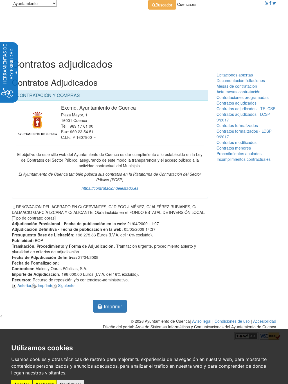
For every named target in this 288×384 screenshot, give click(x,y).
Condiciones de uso (232, 321)
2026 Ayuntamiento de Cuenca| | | (189, 323)
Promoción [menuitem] (236, 31)
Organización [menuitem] (70, 31)
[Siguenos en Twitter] (274, 3)
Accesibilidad (264, 321)
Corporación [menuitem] (36, 31)
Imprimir (112, 306)
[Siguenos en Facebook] (270, 3)
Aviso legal (201, 321)
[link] (162, 5)
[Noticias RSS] (266, 3)
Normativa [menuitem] (103, 31)
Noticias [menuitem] (32, 45)
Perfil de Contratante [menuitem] (144, 31)
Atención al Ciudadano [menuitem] (194, 31)
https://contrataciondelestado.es (110, 188)
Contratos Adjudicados (55, 82)
